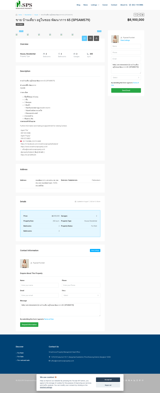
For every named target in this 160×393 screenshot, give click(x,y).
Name (22, 280)
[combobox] (81, 295)
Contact (114, 5)
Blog (78, 5)
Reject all (108, 385)
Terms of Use (49, 319)
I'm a (63, 290)
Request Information (29, 324)
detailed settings (46, 387)
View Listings (95, 250)
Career (105, 5)
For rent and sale (23, 360)
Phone (64, 280)
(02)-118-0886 (137, 5)
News (85, 5)
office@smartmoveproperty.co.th (62, 361)
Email (22, 290)
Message (23, 301)
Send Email (126, 90)
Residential (28, 15)
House (36, 15)
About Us (123, 5)
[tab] (84, 38)
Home (20, 15)
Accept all (108, 380)
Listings (94, 5)
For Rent (20, 24)
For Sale (20, 356)
